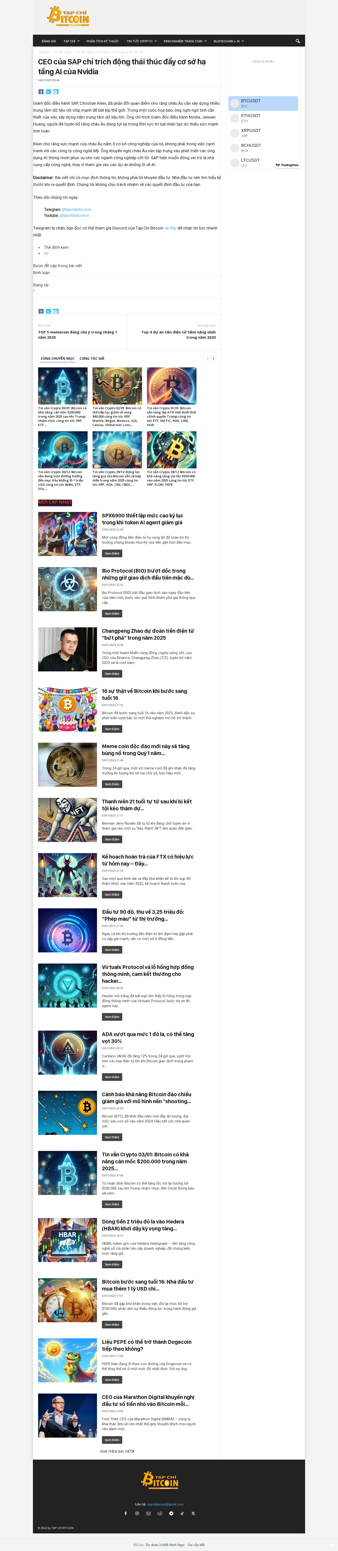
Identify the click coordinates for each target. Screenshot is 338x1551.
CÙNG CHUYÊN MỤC (57, 358)
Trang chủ (43, 52)
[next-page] (213, 358)
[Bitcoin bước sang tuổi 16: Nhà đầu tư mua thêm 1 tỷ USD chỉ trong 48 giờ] (67, 1300)
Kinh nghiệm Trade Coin (183, 41)
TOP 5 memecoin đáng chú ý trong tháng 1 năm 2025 (77, 335)
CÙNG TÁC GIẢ (91, 358)
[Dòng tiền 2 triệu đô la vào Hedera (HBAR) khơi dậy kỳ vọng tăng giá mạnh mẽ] (67, 1240)
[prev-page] (207, 358)
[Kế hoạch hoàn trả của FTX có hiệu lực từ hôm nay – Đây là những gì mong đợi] (67, 875)
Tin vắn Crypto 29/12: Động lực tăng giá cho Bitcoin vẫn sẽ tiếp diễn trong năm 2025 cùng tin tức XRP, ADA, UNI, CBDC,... (117, 478)
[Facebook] (41, 91)
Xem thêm (112, 553)
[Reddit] (160, 1514)
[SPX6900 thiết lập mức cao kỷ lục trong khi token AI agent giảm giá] (67, 534)
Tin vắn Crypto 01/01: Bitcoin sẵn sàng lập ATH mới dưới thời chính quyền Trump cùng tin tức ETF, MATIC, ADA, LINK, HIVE (171, 416)
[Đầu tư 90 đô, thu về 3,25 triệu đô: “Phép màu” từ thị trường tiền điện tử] (67, 930)
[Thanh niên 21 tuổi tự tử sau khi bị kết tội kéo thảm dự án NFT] (67, 820)
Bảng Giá (49, 41)
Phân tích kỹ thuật (103, 41)
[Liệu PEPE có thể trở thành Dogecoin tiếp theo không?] (67, 1360)
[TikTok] (182, 1514)
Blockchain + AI (227, 41)
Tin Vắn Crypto (63, 52)
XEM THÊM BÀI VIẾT (116, 1451)
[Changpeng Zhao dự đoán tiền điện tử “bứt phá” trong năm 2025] (67, 649)
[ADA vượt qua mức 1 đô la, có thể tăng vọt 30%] (67, 1053)
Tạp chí (69, 41)
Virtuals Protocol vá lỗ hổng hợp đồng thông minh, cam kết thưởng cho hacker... (148, 974)
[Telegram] (55, 91)
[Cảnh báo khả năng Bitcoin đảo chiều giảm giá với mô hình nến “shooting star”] (67, 1113)
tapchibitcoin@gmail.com (165, 1504)
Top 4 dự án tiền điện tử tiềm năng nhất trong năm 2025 (178, 335)
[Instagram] (137, 1514)
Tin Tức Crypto (139, 41)
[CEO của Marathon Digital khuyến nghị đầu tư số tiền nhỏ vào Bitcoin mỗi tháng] (67, 1416)
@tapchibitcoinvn (77, 209)
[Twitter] (48, 91)
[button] (297, 41)
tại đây (170, 228)
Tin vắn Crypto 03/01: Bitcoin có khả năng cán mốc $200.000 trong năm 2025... (145, 1161)
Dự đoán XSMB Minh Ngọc (165, 1545)
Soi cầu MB (196, 1545)
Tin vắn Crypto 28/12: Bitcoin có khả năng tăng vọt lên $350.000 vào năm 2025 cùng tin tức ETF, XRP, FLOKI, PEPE (171, 478)
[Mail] (148, 1514)
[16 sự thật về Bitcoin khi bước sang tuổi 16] (67, 709)
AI (46, 253)
